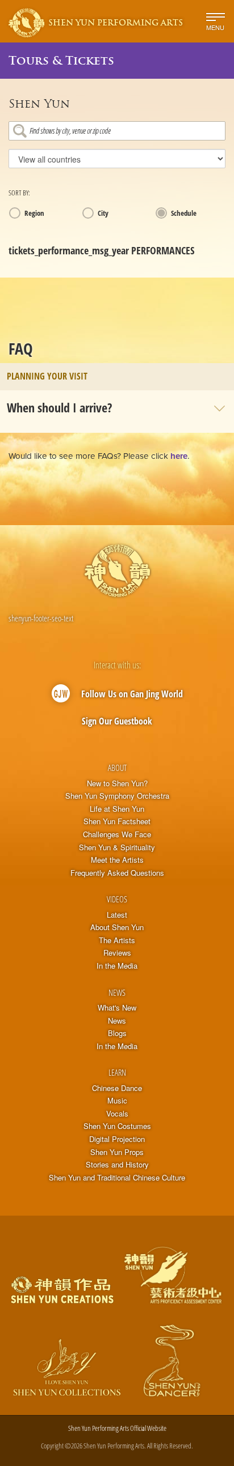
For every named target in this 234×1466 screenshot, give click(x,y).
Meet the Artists (117, 860)
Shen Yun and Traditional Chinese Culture (117, 1178)
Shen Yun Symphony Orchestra (117, 796)
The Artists (117, 940)
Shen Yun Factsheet (117, 821)
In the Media (117, 966)
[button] (117, 407)
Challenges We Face (117, 834)
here (178, 456)
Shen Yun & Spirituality (117, 847)
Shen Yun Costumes (117, 1126)
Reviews (117, 953)
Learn (117, 1072)
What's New (117, 1008)
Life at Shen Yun (117, 809)
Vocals (117, 1114)
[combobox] (117, 130)
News (117, 992)
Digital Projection (117, 1139)
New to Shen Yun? (117, 783)
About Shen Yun (117, 927)
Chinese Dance (117, 1088)
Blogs (117, 1033)
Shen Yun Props (117, 1152)
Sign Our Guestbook (117, 721)
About (117, 767)
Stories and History (117, 1165)
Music (117, 1101)
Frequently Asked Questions (117, 873)
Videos (117, 899)
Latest (117, 915)
